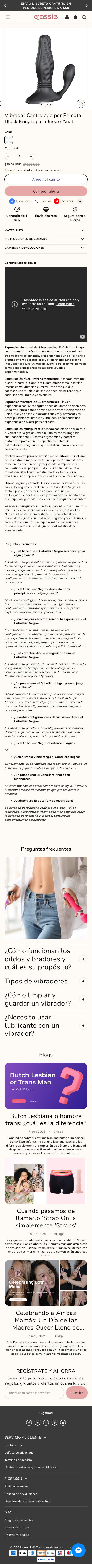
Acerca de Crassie (17, 1527)
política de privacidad (19, 1452)
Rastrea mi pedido (17, 1534)
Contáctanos (13, 1445)
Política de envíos (16, 1486)
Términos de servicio (18, 1460)
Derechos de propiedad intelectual (27, 1501)
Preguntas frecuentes (19, 1520)
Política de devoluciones (21, 1493)
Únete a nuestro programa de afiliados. (31, 1467)
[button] (8, 17)
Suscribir (77, 1392)
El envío (11, 170)
